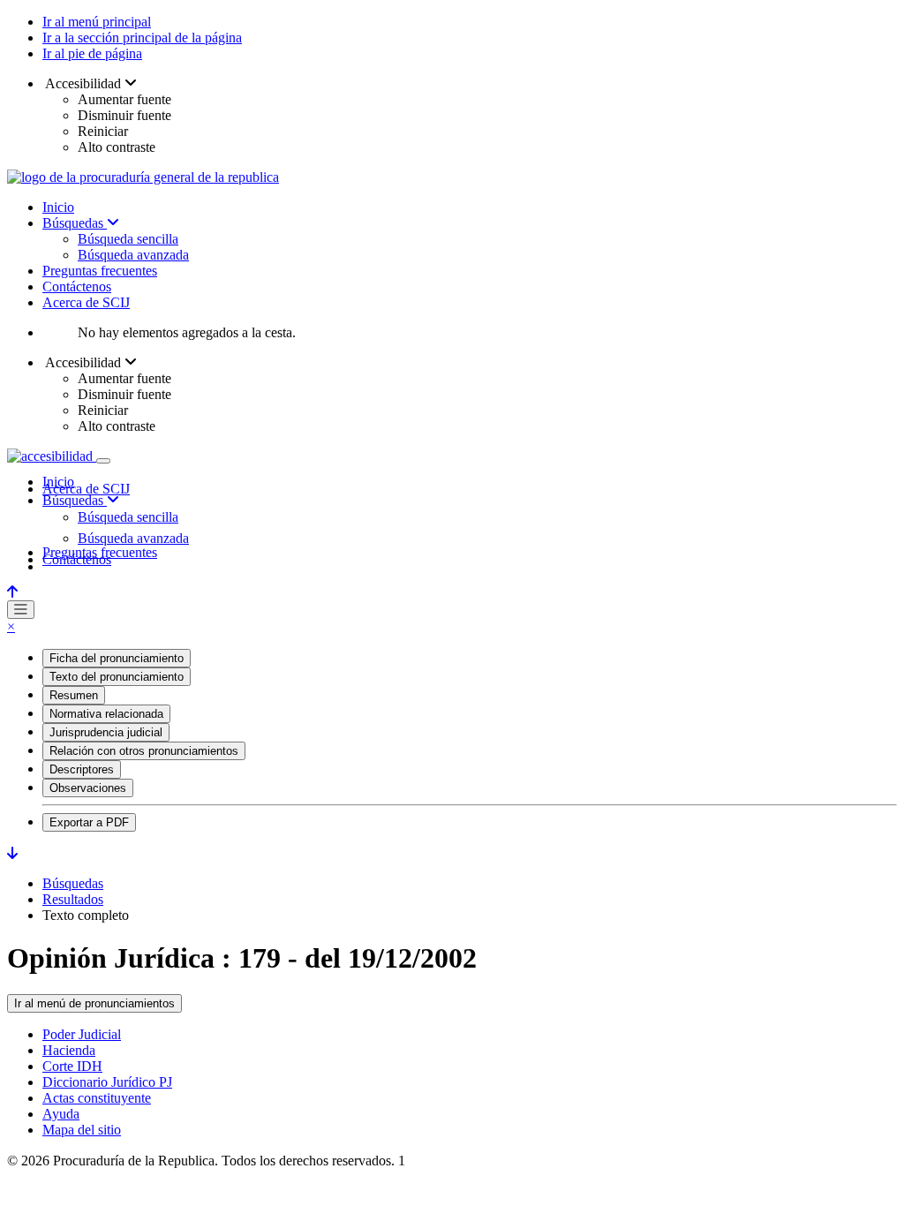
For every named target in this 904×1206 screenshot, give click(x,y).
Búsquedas (74, 222)
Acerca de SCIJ (86, 302)
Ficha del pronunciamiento (116, 658)
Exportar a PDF (89, 822)
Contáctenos (76, 286)
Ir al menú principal (96, 21)
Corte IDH (72, 1066)
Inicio (58, 207)
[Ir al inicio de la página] (12, 591)
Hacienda (68, 1050)
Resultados (72, 899)
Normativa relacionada (106, 713)
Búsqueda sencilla (128, 238)
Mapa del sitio (81, 1129)
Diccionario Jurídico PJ (107, 1081)
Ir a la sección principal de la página (142, 37)
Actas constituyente (96, 1097)
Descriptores (81, 769)
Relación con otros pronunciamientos (143, 751)
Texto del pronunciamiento (116, 676)
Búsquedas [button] (74, 500)
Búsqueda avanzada (133, 254)
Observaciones (87, 788)
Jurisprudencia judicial (105, 732)
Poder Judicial (81, 1034)
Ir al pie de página (92, 53)
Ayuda (60, 1113)
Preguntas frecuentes (99, 270)
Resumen (73, 695)
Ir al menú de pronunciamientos (94, 1003)
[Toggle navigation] (103, 461)
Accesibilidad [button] (83, 83)
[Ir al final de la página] (12, 853)
